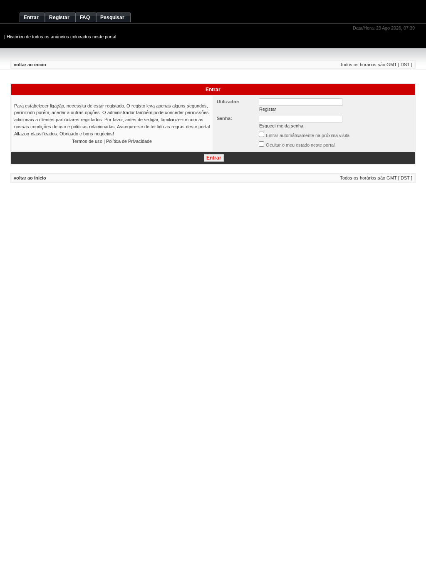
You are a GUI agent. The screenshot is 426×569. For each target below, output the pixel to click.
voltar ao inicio (30, 64)
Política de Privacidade (129, 141)
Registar (267, 109)
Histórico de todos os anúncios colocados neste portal (61, 36)
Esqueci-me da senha (281, 125)
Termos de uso (87, 141)
